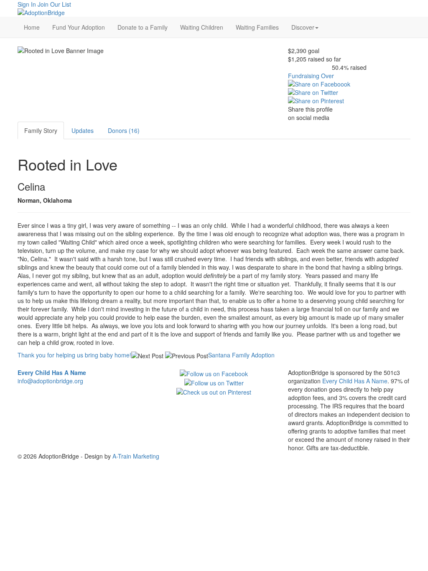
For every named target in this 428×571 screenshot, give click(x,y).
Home (32, 27)
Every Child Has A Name (354, 381)
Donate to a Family (142, 27)
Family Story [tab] (40, 130)
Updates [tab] (82, 130)
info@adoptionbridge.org (50, 381)
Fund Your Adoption (78, 27)
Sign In (27, 4)
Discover (302, 27)
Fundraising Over (311, 75)
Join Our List (54, 4)
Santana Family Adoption (241, 355)
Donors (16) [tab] (124, 130)
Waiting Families (257, 27)
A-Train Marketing (135, 456)
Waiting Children (201, 27)
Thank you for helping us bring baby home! (74, 355)
